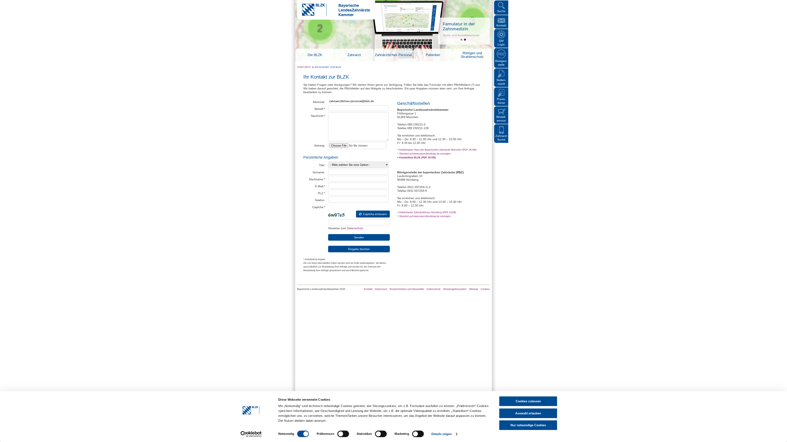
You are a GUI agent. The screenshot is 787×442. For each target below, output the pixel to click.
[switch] (343, 434)
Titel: (322, 165)
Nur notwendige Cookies (528, 425)
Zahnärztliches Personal (393, 55)
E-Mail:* (320, 186)
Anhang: (319, 145)
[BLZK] (333, 15)
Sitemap (473, 289)
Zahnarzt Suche (501, 137)
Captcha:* (318, 207)
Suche (501, 11)
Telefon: (320, 200)
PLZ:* (321, 193)
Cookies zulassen (528, 401)
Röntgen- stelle (501, 62)
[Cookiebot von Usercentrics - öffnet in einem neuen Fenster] (251, 434)
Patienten (433, 55)
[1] (461, 39)
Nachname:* (317, 179)
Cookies (485, 289)
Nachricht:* (318, 115)
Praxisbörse (501, 100)
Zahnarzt (354, 55)
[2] (465, 39)
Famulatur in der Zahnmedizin (459, 26)
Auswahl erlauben (528, 413)
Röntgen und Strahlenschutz (472, 55)
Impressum (381, 289)
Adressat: (319, 102)
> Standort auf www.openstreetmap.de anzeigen (424, 153)
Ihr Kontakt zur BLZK (328, 67)
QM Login (501, 42)
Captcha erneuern (375, 214)
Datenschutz (355, 228)
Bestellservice (501, 118)
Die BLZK (315, 55)
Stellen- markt (501, 81)
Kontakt (501, 25)
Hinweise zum (345, 228)
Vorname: (319, 172)
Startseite (304, 67)
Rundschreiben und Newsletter (407, 289)
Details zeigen (441, 434)
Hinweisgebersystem (454, 289)
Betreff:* (320, 108)
